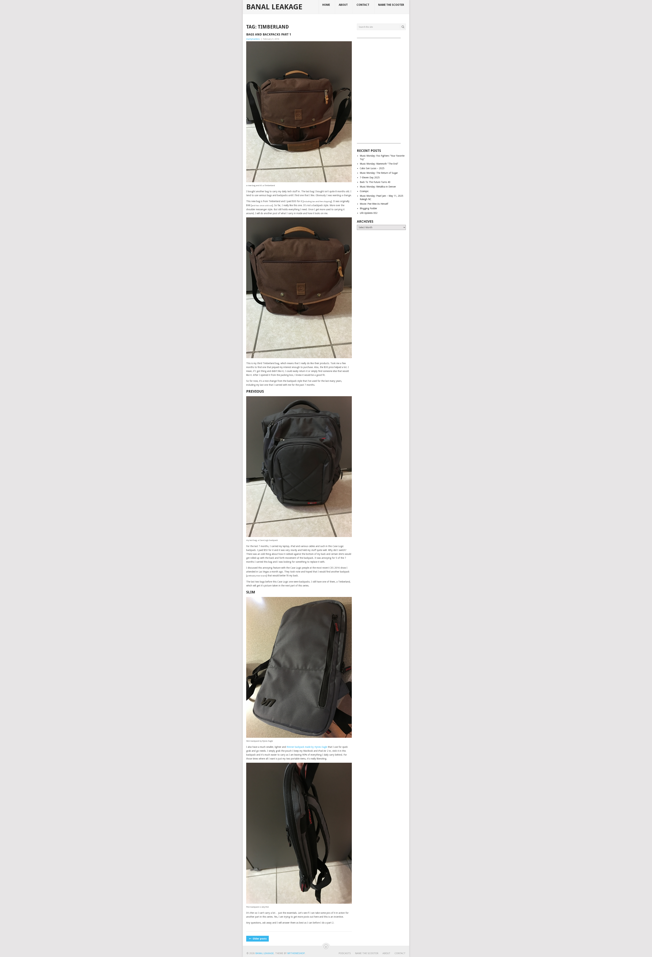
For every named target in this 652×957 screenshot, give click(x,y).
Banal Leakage (274, 7)
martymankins (253, 39)
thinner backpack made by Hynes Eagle (307, 747)
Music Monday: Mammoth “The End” (379, 163)
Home (326, 4)
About (343, 4)
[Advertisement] (381, 89)
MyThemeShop (296, 953)
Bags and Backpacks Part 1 (268, 34)
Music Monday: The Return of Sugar (379, 173)
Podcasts (345, 953)
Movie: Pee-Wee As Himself (374, 203)
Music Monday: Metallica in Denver (378, 186)
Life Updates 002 (368, 213)
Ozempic (364, 191)
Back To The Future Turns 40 (375, 182)
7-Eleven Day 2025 (370, 177)
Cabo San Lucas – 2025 (372, 168)
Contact (363, 4)
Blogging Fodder (368, 208)
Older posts (259, 938)
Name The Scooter (391, 4)
